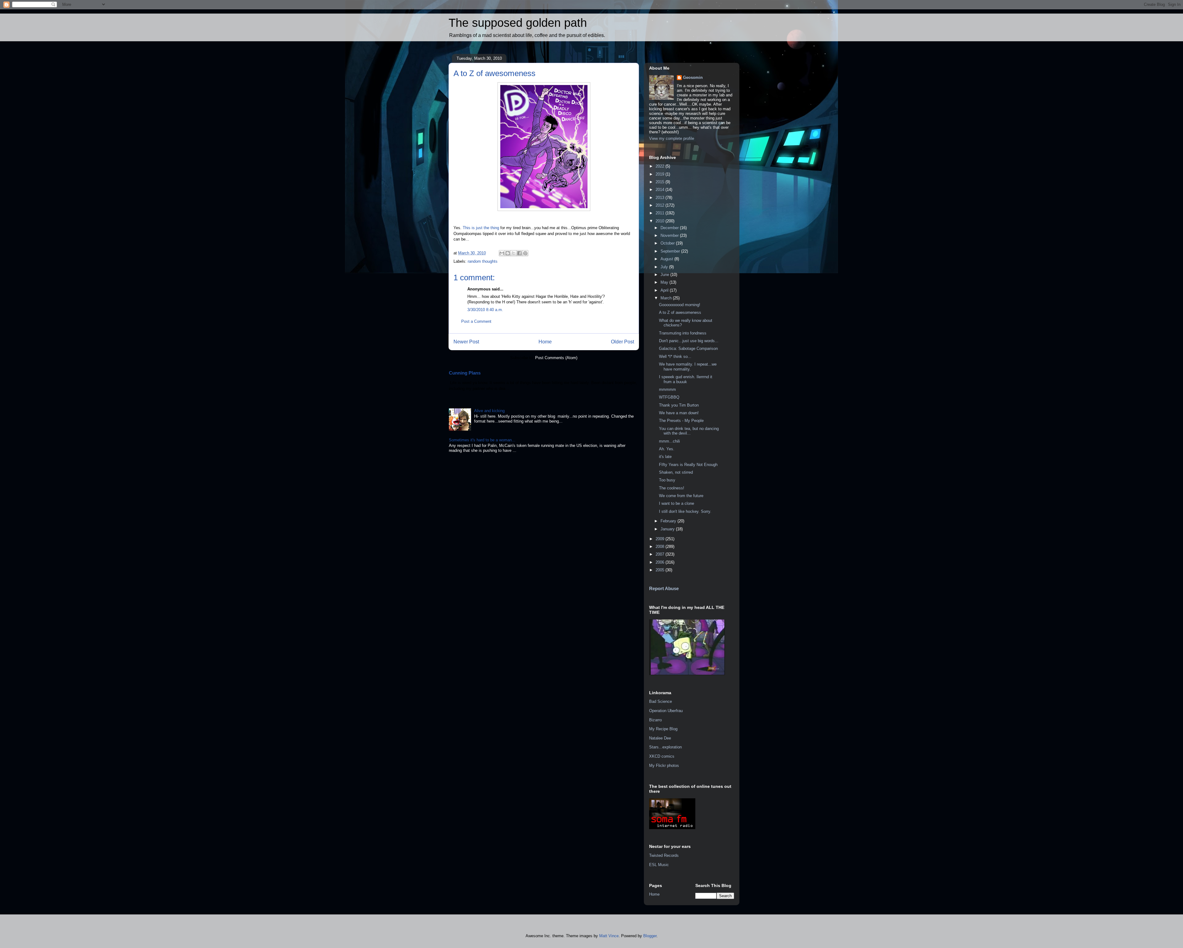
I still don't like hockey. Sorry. (685, 511)
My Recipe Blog (663, 729)
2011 (660, 213)
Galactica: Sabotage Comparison (688, 348)
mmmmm (667, 389)
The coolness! (671, 488)
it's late (665, 456)
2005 (660, 570)
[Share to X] (513, 253)
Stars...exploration (665, 747)
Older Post (622, 341)
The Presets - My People (681, 420)
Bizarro (655, 720)
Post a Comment (476, 321)
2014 (660, 189)
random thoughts (483, 261)
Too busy (667, 480)
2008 (660, 546)
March (667, 298)
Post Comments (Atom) (556, 357)
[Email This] (502, 253)
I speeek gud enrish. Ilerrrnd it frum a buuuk (685, 379)
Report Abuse (664, 588)
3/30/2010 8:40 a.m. (485, 309)
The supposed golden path (518, 22)
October (668, 243)
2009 (660, 539)
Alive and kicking (489, 410)
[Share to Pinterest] (525, 253)
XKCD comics (661, 756)
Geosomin (693, 77)
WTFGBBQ (669, 397)
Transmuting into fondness (682, 333)
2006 (660, 562)
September (671, 251)
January (668, 529)
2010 (660, 221)
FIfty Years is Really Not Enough (688, 464)
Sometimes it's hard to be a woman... (482, 440)
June (665, 274)
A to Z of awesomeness (680, 312)
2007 (660, 554)
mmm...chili (669, 441)
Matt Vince (609, 936)
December (670, 227)
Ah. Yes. (666, 449)
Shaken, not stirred (676, 472)
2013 (660, 197)
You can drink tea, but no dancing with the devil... (689, 431)
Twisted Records (664, 855)
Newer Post (466, 341)
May (665, 282)
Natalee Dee (660, 738)
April (665, 290)
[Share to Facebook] (519, 253)
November (670, 235)
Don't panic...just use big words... (688, 340)
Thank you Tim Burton (679, 405)
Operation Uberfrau (666, 710)
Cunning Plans (465, 372)
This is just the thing (481, 227)
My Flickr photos (664, 765)
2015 (660, 182)
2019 (660, 174)
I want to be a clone (676, 503)
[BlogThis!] (508, 253)
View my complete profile (671, 138)
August (667, 259)
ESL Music (659, 864)
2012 (660, 205)
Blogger (650, 936)
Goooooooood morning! (679, 304)
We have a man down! (679, 413)
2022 (660, 166)
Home (545, 341)
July (665, 267)
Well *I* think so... (675, 356)
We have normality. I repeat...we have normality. (688, 366)
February (669, 521)
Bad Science (660, 701)
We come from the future (681, 495)
